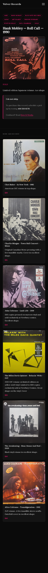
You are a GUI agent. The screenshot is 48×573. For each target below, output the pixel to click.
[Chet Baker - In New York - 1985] (24, 167)
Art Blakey (16, 19)
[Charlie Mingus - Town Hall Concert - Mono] (24, 230)
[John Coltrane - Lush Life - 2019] (24, 296)
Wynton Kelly (10, 23)
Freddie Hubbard (31, 19)
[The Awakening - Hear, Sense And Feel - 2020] (24, 430)
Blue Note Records (33, 15)
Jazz (6, 15)
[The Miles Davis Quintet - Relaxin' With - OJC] (24, 364)
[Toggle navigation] (43, 4)
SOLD (37, 23)
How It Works (27, 115)
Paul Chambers (25, 23)
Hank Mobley (16, 15)
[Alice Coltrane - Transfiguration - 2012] (24, 492)
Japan (6, 19)
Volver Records (12, 4)
